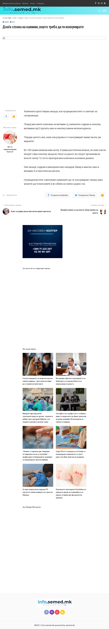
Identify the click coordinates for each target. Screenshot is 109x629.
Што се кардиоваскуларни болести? (10, 149)
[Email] (14, 116)
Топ (13, 22)
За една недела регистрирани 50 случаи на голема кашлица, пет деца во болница (38, 492)
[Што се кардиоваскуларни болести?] (10, 137)
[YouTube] (101, 3)
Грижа (7, 22)
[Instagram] (98, 3)
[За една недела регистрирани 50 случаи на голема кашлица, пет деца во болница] (38, 475)
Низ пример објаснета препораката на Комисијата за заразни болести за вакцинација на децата (70, 381)
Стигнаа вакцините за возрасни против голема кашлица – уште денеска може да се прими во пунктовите (38, 381)
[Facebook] (95, 3)
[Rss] (104, 3)
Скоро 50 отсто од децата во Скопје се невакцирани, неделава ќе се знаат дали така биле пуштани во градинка (70, 454)
